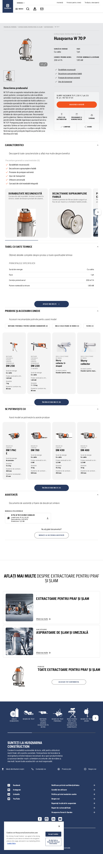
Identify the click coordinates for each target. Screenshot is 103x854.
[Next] (98, 212)
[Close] (59, 826)
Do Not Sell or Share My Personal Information (53, 841)
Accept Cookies (53, 834)
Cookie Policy (11, 843)
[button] (51, 535)
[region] (34, 835)
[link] (8, 6)
